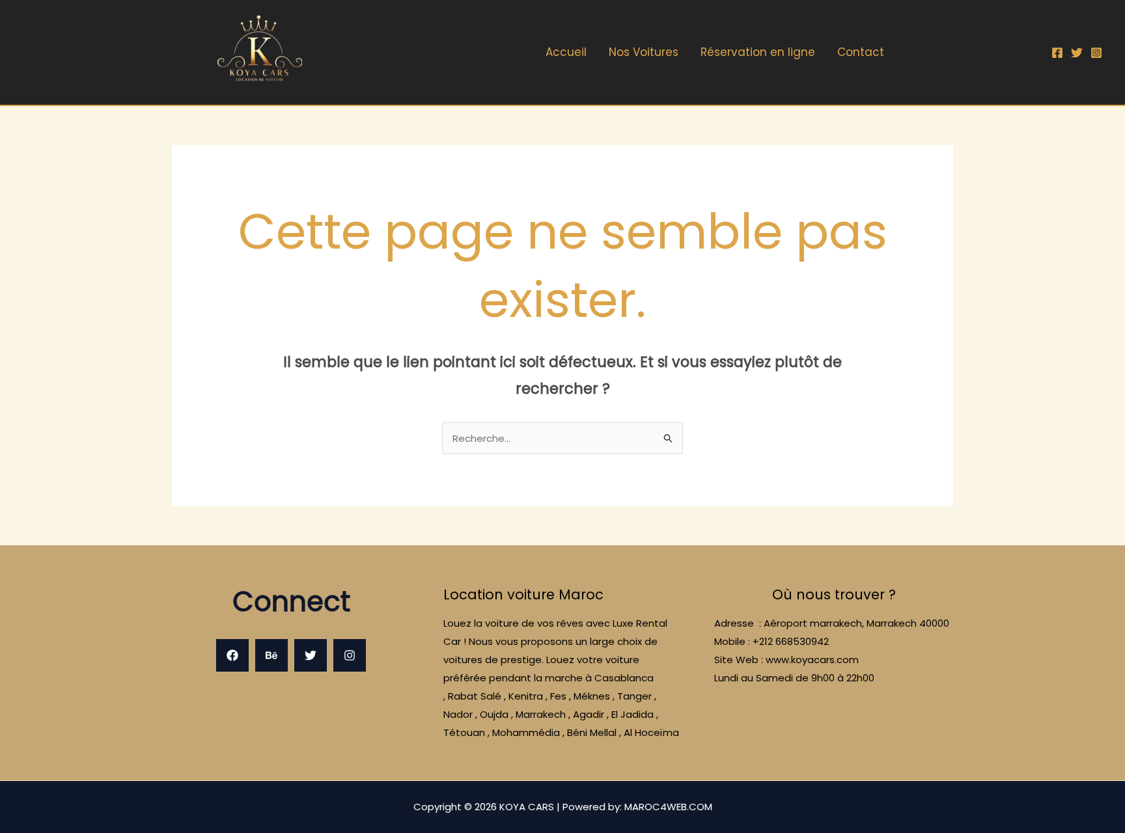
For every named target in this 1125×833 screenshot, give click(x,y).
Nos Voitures (643, 52)
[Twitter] (1077, 53)
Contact (860, 52)
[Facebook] (1057, 53)
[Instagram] (1096, 53)
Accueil (566, 52)
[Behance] (271, 655)
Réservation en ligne (758, 52)
